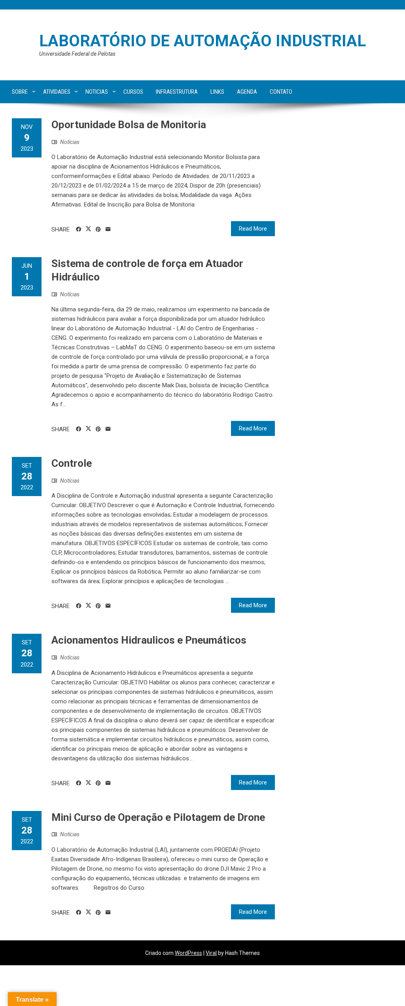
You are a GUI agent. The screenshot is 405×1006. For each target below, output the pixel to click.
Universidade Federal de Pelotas (77, 54)
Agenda (247, 91)
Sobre (20, 91)
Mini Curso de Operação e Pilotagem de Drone (158, 817)
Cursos (133, 91)
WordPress (188, 953)
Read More (253, 228)
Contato (281, 91)
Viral (211, 953)
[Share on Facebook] (78, 229)
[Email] (108, 229)
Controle (71, 463)
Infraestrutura (177, 91)
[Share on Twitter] (88, 229)
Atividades (56, 91)
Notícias (69, 142)
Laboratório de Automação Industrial (202, 41)
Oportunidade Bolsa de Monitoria (128, 125)
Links (217, 91)
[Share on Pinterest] (98, 229)
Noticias (96, 91)
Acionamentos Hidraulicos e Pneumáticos (148, 640)
